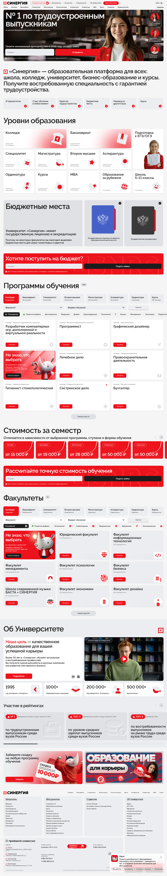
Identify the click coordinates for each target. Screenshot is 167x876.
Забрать (20, 779)
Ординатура (146, 792)
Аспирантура (135, 792)
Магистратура (103, 792)
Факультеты (117, 869)
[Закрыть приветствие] (109, 853)
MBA (154, 792)
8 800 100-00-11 (46, 858)
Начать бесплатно (111, 3)
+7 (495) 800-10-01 (47, 861)
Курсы (126, 792)
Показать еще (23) (84, 613)
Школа (161, 792)
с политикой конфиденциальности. (56, 58)
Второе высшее (116, 792)
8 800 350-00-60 (99, 847)
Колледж (70, 792)
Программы (128, 869)
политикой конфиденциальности (57, 271)
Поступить (65, 555)
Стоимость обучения (143, 869)
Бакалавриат (80, 792)
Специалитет (91, 792)
